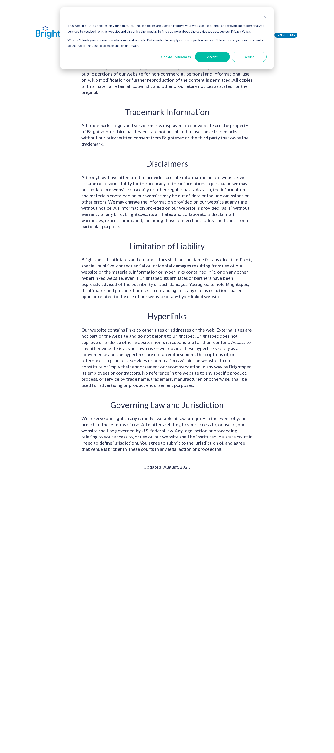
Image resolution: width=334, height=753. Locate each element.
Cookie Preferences (176, 57)
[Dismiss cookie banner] (265, 17)
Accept (212, 57)
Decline (249, 57)
